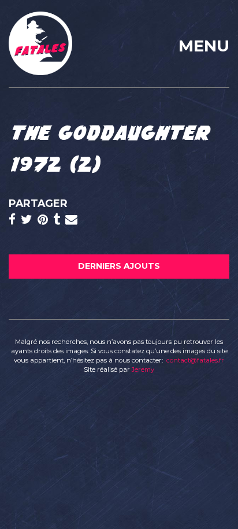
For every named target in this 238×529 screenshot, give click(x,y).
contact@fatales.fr (195, 360)
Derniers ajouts (119, 266)
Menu (203, 46)
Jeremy (143, 369)
